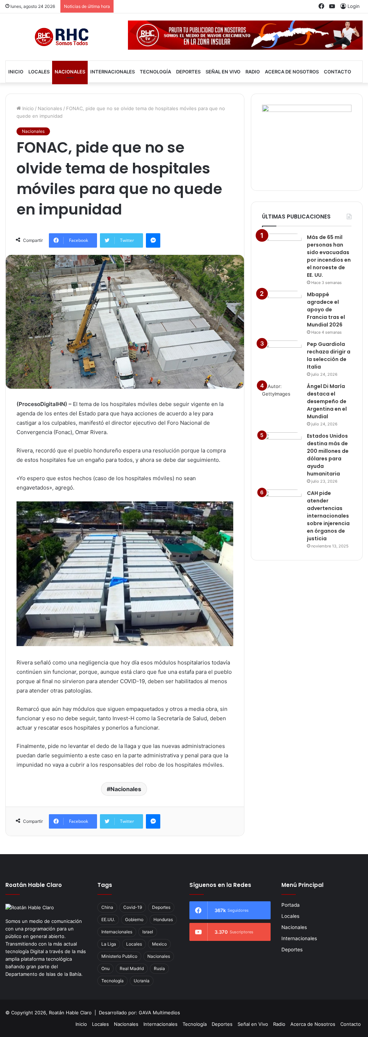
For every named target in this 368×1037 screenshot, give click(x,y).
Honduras (163, 919)
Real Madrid (132, 968)
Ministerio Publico (119, 956)
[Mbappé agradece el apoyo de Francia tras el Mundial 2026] (282, 304)
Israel (147, 931)
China (107, 907)
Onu (105, 968)
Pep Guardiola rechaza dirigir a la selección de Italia (328, 355)
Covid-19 (132, 907)
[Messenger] (153, 240)
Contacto (337, 72)
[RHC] (61, 37)
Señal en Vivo (223, 72)
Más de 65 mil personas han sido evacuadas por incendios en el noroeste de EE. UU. (329, 256)
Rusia (159, 968)
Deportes (188, 72)
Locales (39, 72)
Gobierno (134, 919)
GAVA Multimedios (159, 1012)
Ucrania (142, 980)
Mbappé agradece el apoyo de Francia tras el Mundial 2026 (326, 309)
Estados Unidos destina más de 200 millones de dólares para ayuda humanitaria (328, 454)
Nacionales (70, 72)
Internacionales (112, 72)
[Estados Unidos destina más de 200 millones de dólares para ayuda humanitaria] (282, 445)
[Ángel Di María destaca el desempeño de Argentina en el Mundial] (282, 396)
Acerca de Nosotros (292, 72)
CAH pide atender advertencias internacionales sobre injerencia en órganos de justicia (328, 516)
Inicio (15, 72)
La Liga (108, 944)
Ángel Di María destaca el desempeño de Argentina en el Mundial (327, 401)
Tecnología (155, 72)
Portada (290, 905)
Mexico (159, 944)
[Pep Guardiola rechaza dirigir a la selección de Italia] (282, 354)
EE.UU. (108, 919)
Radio (252, 72)
